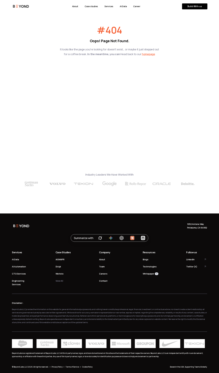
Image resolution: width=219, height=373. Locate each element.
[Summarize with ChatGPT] (121, 238)
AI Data (123, 6)
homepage (148, 54)
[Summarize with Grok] (100, 238)
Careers (103, 273)
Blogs (145, 259)
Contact (103, 280)
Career (136, 6)
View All (59, 280)
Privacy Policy (57, 367)
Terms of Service (72, 367)
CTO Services (19, 273)
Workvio (59, 273)
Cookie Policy (87, 367)
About (75, 6)
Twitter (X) (191, 266)
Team (102, 266)
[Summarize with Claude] (132, 238)
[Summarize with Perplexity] (143, 238)
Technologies (150, 266)
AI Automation (19, 266)
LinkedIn (190, 259)
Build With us (194, 6)
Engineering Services (18, 282)
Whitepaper (148, 273)
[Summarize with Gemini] (111, 238)
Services (108, 6)
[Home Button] (21, 6)
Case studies (91, 6)
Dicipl (58, 266)
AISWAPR (60, 259)
